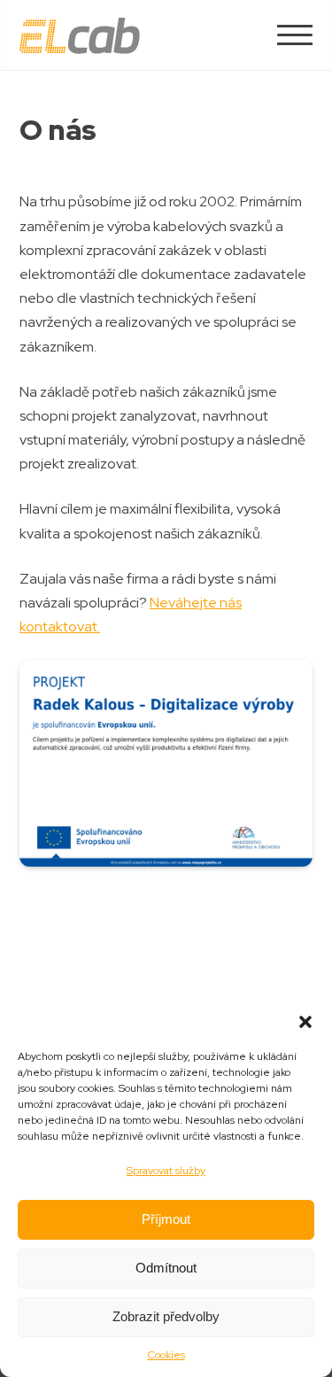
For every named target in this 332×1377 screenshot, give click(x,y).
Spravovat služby (166, 1171)
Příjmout (166, 1218)
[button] (305, 1022)
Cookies (166, 1355)
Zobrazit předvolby (166, 1316)
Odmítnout (166, 1267)
